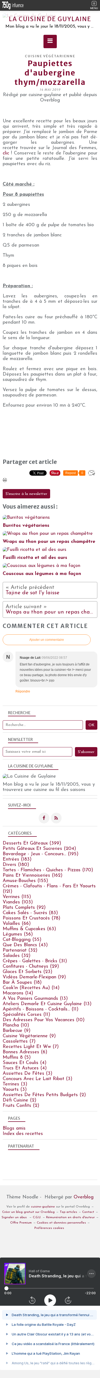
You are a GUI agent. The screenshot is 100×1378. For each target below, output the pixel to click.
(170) (48, 870)
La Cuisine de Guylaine (50, 19)
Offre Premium (21, 1222)
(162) (32, 875)
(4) (24, 1063)
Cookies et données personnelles (61, 1222)
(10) (44, 1020)
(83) (30, 913)
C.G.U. (37, 1217)
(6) (25, 1052)
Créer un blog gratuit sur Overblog (28, 1212)
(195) (40, 854)
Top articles (68, 1212)
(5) (17, 1057)
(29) (31, 966)
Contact (88, 1212)
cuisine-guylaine (43, 1206)
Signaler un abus (15, 1217)
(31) (35, 961)
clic (6, 153)
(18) (22, 982)
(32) (20, 950)
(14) (31, 988)
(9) (16, 1030)
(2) (44, 1095)
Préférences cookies (49, 1228)
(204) (39, 848)
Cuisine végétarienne (50, 56)
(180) (16, 864)
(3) (27, 1073)
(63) (29, 929)
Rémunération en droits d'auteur (70, 1217)
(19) (34, 977)
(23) (27, 972)
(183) (17, 859)
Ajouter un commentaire (46, 640)
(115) (17, 897)
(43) (25, 945)
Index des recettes (23, 1133)
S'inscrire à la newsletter (26, 494)
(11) (40, 1009)
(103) (18, 902)
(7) (19, 1041)
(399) (32, 843)
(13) (35, 998)
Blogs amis (14, 1128)
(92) (24, 907)
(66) (17, 923)
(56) (18, 934)
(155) (25, 881)
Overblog (84, 1197)
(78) (31, 918)
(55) (22, 939)
